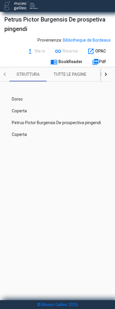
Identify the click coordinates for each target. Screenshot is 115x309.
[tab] (28, 74)
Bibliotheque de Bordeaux (87, 40)
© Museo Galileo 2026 (57, 304)
